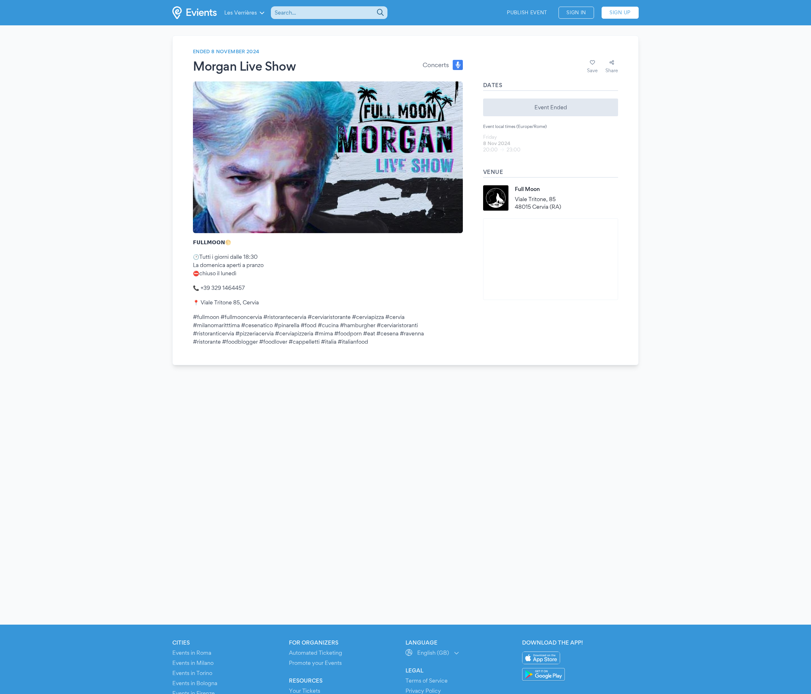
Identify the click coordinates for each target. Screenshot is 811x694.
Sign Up (620, 13)
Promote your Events (315, 662)
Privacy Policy (423, 690)
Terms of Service (427, 680)
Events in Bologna (194, 683)
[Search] (379, 12)
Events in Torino (192, 673)
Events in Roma (191, 652)
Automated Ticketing (315, 652)
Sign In (576, 13)
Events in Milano (193, 662)
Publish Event (527, 13)
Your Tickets (304, 690)
